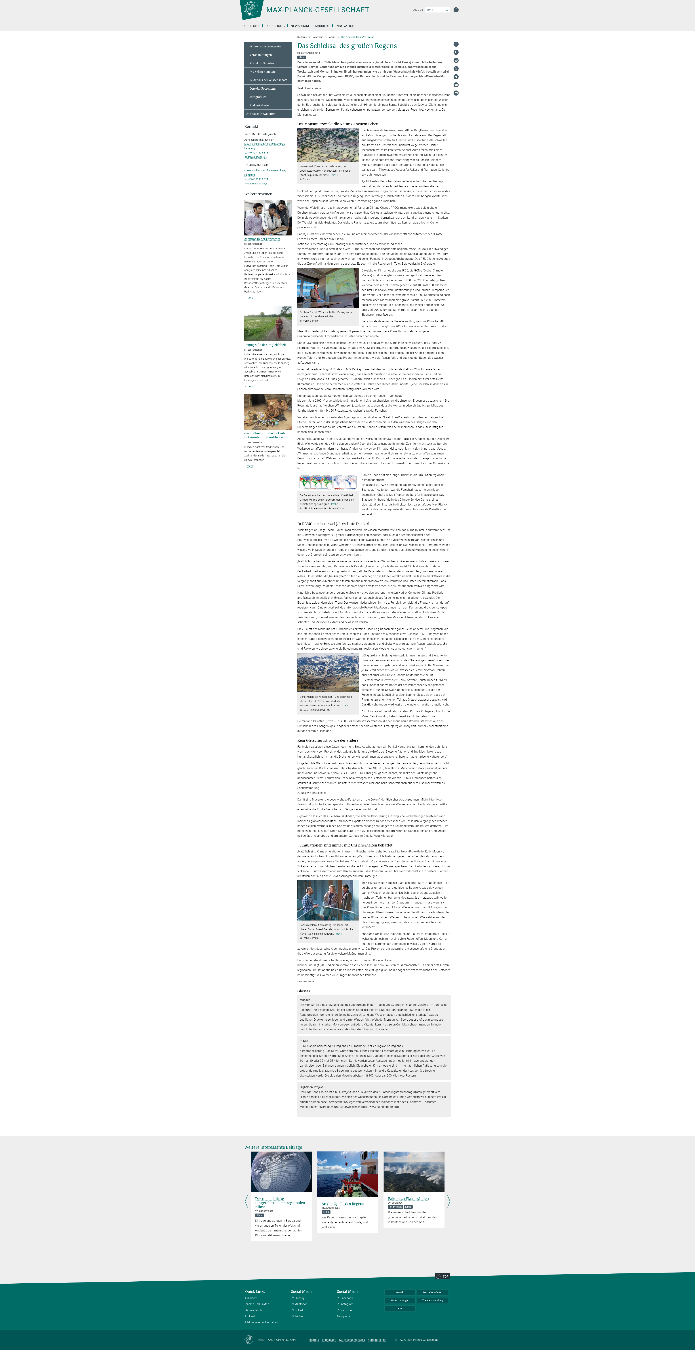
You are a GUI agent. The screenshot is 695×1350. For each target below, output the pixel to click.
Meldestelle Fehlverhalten (261, 1322)
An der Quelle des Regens (343, 1204)
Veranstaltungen (261, 55)
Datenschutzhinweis (352, 1339)
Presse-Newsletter (262, 113)
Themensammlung (432, 1300)
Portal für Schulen (262, 63)
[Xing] (456, 76)
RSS (400, 1308)
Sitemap (314, 1339)
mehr (250, 297)
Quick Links (255, 1292)
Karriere (322, 25)
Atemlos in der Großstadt (262, 239)
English (417, 9)
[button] (355, 159)
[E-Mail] (456, 85)
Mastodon (301, 1304)
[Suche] (446, 9)
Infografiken (258, 97)
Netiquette (343, 1316)
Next (449, 1201)
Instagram (346, 1304)
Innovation (345, 25)
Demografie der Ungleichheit (265, 345)
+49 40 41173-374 (257, 179)
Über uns (252, 25)
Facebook (346, 1298)
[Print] (456, 93)
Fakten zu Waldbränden (408, 1199)
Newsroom (300, 25)
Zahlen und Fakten (257, 1304)
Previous (246, 1201)
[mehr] (334, 175)
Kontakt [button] (251, 127)
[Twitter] (456, 68)
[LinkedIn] (456, 52)
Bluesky (299, 1298)
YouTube (346, 1310)
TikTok (298, 1316)
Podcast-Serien (260, 105)
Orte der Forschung (263, 88)
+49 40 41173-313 (257, 152)
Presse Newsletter (433, 1292)
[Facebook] (456, 44)
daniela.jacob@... (257, 156)
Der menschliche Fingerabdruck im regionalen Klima (280, 1203)
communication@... (258, 183)
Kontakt (400, 1292)
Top (445, 1276)
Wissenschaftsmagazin (265, 46)
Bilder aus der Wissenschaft (268, 80)
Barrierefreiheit (377, 1339)
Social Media (302, 1292)
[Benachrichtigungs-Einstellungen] (456, 9)
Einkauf (250, 1316)
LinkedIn (299, 1310)
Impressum (329, 1339)
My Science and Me (262, 71)
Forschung (275, 25)
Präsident (251, 1298)
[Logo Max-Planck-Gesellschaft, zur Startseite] (304, 12)
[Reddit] (456, 60)
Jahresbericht (254, 1310)
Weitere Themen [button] (258, 194)
